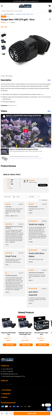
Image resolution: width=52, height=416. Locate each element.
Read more (12, 242)
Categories (6, 394)
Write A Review (43, 185)
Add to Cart (32, 413)
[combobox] (22, 197)
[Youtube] (8, 384)
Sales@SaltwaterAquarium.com (10, 374)
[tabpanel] (8, 331)
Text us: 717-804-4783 (8, 371)
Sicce (8, 16)
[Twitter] (10, 384)
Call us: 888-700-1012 (8, 369)
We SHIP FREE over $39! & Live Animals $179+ (26, 1)
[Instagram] (2, 384)
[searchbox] (8, 197)
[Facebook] (5, 384)
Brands (4, 397)
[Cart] (50, 6)
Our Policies (6, 390)
